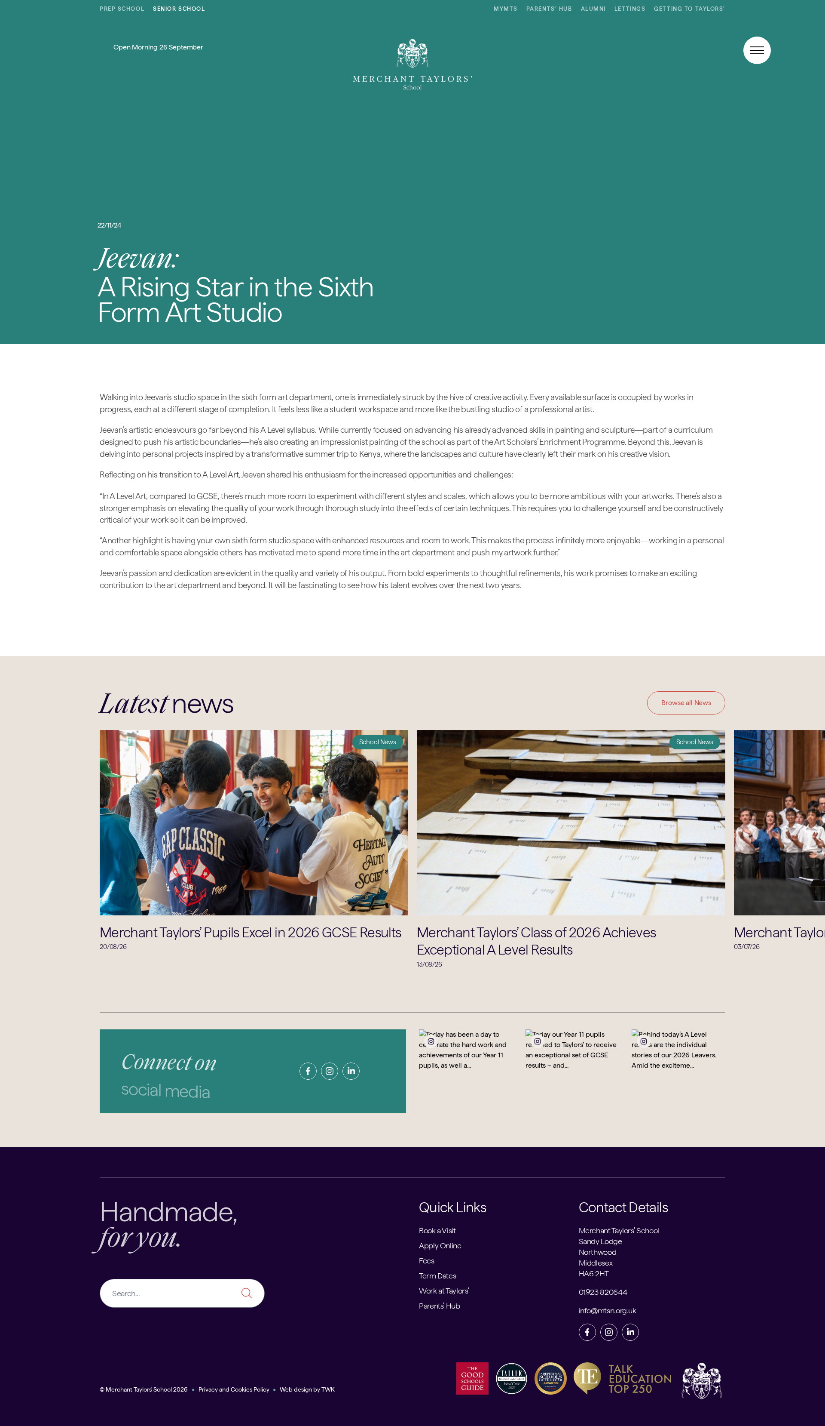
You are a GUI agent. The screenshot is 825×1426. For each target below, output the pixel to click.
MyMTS (506, 9)
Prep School (122, 9)
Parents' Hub (439, 1305)
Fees (426, 1260)
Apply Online (440, 1245)
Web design (296, 1389)
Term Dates (437, 1275)
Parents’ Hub (549, 9)
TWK (328, 1389)
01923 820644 (603, 1292)
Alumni (593, 9)
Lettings (629, 9)
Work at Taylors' (444, 1290)
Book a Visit (437, 1230)
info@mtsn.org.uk (607, 1310)
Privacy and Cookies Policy (234, 1389)
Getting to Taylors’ (689, 9)
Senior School (179, 9)
